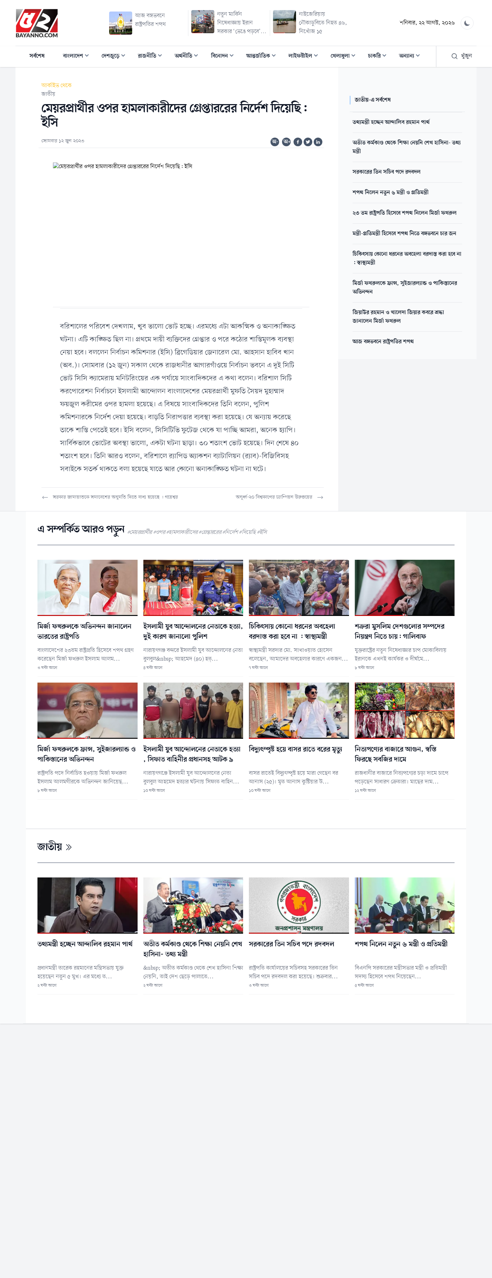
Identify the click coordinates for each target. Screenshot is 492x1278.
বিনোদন (224, 56)
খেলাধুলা (345, 56)
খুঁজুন (466, 56)
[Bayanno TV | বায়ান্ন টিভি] (36, 23)
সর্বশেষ (37, 56)
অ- (275, 142)
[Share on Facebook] (298, 142)
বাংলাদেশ (78, 56)
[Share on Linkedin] (318, 142)
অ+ (287, 142)
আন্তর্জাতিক (263, 56)
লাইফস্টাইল (305, 56)
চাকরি (379, 56)
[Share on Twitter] (308, 142)
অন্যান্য (411, 56)
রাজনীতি (152, 56)
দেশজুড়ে (116, 56)
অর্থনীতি (188, 56)
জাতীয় (48, 94)
